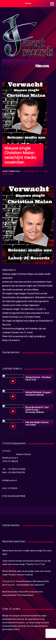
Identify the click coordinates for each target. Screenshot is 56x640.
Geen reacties (32, 171)
